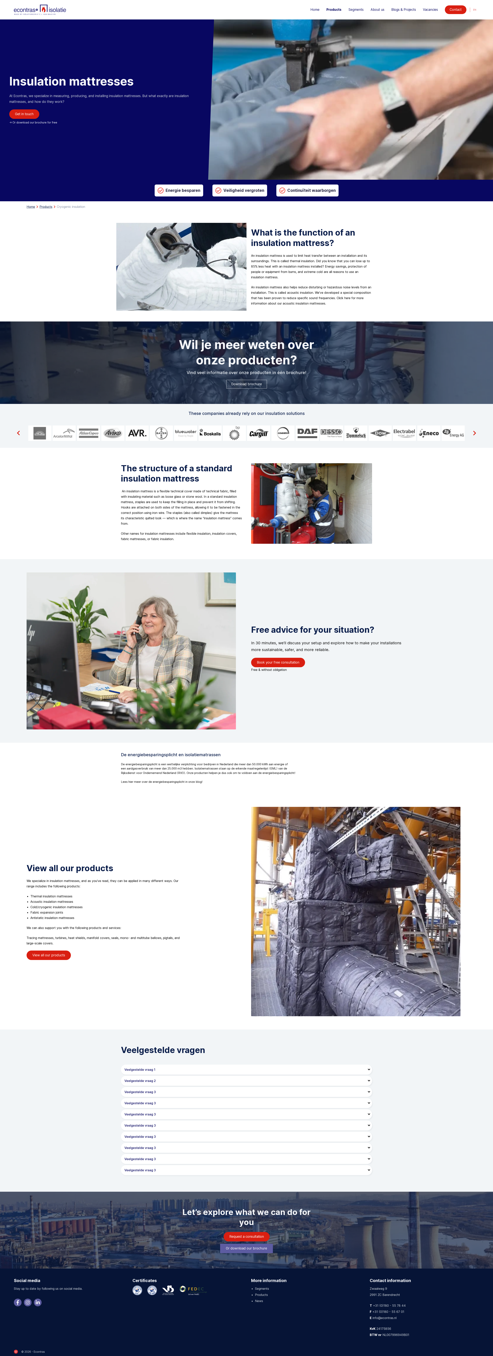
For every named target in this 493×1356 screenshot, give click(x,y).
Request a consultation (246, 1237)
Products (333, 10)
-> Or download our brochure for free (33, 122)
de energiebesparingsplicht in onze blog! (175, 782)
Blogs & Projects (403, 10)
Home (314, 10)
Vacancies (430, 10)
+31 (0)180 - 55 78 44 (389, 1305)
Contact (456, 10)
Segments (356, 10)
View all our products (48, 955)
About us (377, 10)
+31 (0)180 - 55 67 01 (388, 1312)
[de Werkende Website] (16, 1352)
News (259, 1301)
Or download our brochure (246, 1248)
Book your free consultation (278, 662)
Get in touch (24, 114)
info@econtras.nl (385, 1318)
